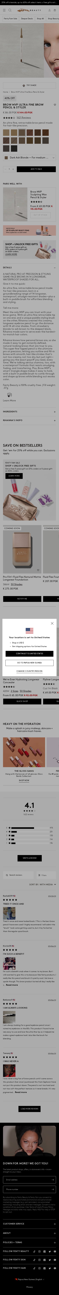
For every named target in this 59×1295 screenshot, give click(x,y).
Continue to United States (29, 654)
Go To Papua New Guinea (29, 663)
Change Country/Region (29, 671)
